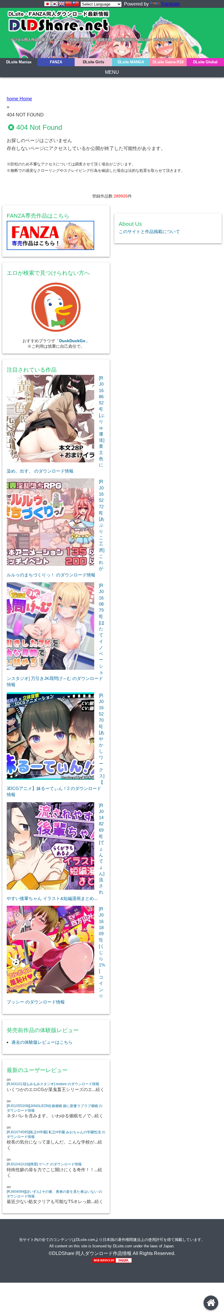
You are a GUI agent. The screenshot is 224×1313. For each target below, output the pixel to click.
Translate (170, 3)
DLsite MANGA (131, 62)
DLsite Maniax (19, 62)
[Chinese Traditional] (75, 3)
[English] (61, 3)
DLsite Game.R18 (168, 62)
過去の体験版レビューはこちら (42, 1042)
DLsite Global (205, 62)
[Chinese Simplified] (68, 3)
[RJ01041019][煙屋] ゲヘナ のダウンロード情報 (44, 1164)
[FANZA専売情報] (56, 236)
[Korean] (54, 3)
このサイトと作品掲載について (149, 231)
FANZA (56, 62)
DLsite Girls (93, 62)
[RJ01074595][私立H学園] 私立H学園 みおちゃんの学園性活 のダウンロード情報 (56, 1134)
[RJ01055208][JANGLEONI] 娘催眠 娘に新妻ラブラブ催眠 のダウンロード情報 (54, 1108)
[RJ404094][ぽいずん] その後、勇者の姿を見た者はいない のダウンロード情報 (54, 1194)
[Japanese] (47, 3)
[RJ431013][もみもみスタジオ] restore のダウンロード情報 (53, 1084)
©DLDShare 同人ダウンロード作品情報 (90, 1253)
